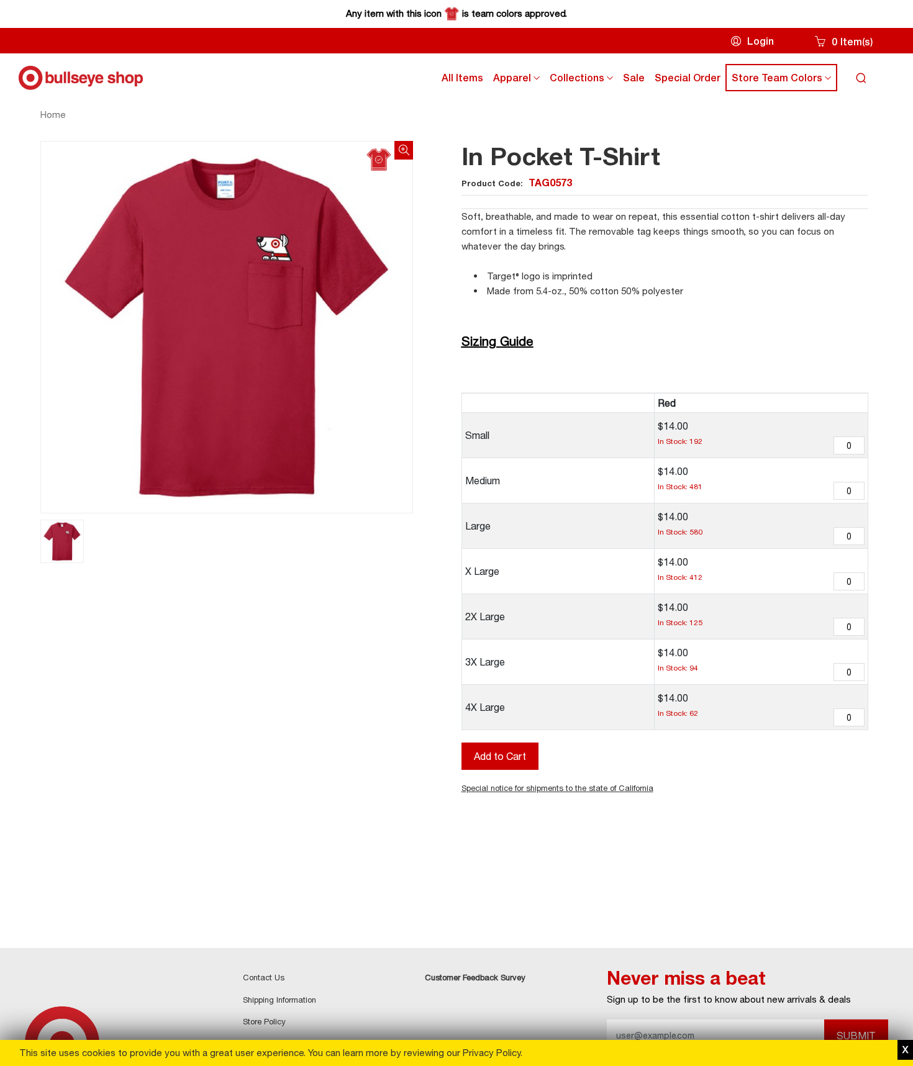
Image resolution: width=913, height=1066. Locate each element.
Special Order (687, 77)
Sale (634, 77)
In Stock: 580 (680, 531)
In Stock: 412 (680, 577)
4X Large (485, 707)
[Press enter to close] (905, 1050)
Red (667, 403)
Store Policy (264, 1021)
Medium (482, 480)
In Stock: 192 (680, 441)
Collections (584, 80)
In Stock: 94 (678, 667)
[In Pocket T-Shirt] (226, 327)
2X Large (485, 616)
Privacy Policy (491, 1053)
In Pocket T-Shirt (560, 156)
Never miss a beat (686, 978)
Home (53, 114)
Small (477, 435)
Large (478, 526)
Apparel (519, 80)
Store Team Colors (784, 80)
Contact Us (263, 977)
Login (760, 41)
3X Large (485, 662)
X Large (482, 571)
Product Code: (516, 183)
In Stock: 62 (678, 713)
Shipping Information (279, 1000)
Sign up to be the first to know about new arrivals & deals (729, 999)
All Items (462, 77)
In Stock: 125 (680, 622)
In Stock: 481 (680, 486)
